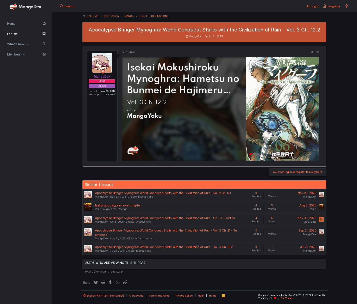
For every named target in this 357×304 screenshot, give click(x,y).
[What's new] (346, 6)
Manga (123, 209)
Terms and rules (159, 295)
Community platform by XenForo (292, 295)
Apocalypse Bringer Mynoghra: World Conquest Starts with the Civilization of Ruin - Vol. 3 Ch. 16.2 (164, 247)
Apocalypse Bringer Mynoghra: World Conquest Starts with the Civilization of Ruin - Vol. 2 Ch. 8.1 (163, 193)
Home (11, 23)
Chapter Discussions (140, 196)
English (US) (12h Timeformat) (105, 295)
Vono (98, 209)
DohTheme (287, 298)
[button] (27, 44)
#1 (317, 52)
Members (14, 54)
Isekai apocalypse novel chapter (118, 205)
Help (201, 295)
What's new (15, 44)
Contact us (136, 295)
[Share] (312, 52)
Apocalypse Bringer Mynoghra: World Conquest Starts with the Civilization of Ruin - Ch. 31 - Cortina (165, 218)
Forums (12, 34)
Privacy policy (184, 295)
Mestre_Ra (309, 221)
